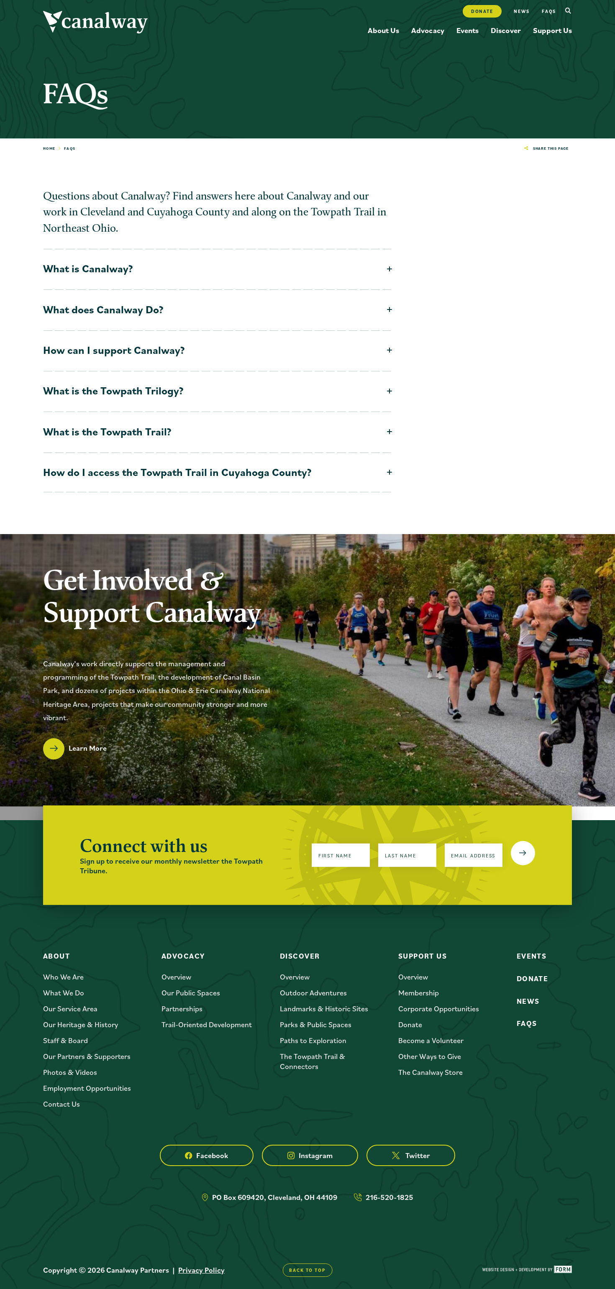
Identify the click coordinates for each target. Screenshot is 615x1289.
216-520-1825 (389, 1197)
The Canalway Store (430, 1072)
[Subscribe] (523, 853)
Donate (482, 11)
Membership (418, 992)
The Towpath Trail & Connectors (312, 1061)
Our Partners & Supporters (87, 1056)
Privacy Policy (201, 1270)
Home (49, 148)
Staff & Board (65, 1040)
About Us (383, 30)
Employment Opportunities (87, 1088)
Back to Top (307, 1270)
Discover (505, 30)
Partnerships (181, 1008)
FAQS (549, 11)
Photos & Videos (70, 1072)
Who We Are (63, 977)
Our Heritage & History (80, 1024)
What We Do (63, 992)
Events (467, 30)
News (521, 11)
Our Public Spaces (190, 992)
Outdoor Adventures (313, 992)
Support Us (552, 30)
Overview (176, 977)
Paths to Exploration (313, 1040)
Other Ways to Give (429, 1056)
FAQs (527, 1023)
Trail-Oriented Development (206, 1024)
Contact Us (61, 1104)
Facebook (212, 1155)
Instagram (316, 1155)
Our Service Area (70, 1008)
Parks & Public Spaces (315, 1024)
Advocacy (427, 30)
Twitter (417, 1155)
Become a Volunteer (431, 1040)
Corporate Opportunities (438, 1008)
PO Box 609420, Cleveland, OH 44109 (274, 1197)
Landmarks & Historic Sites (324, 1008)
